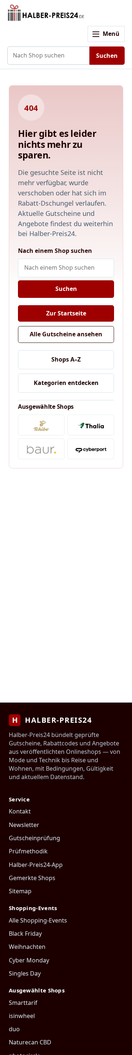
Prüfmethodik (28, 851)
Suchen (107, 56)
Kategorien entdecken (66, 383)
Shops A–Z (66, 359)
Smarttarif (23, 1003)
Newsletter (24, 825)
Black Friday (25, 933)
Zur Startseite (66, 313)
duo (14, 1029)
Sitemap (20, 891)
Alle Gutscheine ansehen (66, 334)
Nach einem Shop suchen (55, 251)
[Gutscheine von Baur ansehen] (41, 448)
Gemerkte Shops (32, 878)
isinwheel (22, 1016)
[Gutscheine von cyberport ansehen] (90, 448)
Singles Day (25, 973)
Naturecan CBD (30, 1042)
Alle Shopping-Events (38, 920)
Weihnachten (27, 947)
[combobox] (48, 55)
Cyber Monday (29, 960)
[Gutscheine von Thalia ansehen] (90, 425)
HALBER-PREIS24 (52, 720)
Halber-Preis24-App (36, 865)
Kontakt (20, 811)
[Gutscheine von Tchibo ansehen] (41, 425)
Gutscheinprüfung (34, 838)
